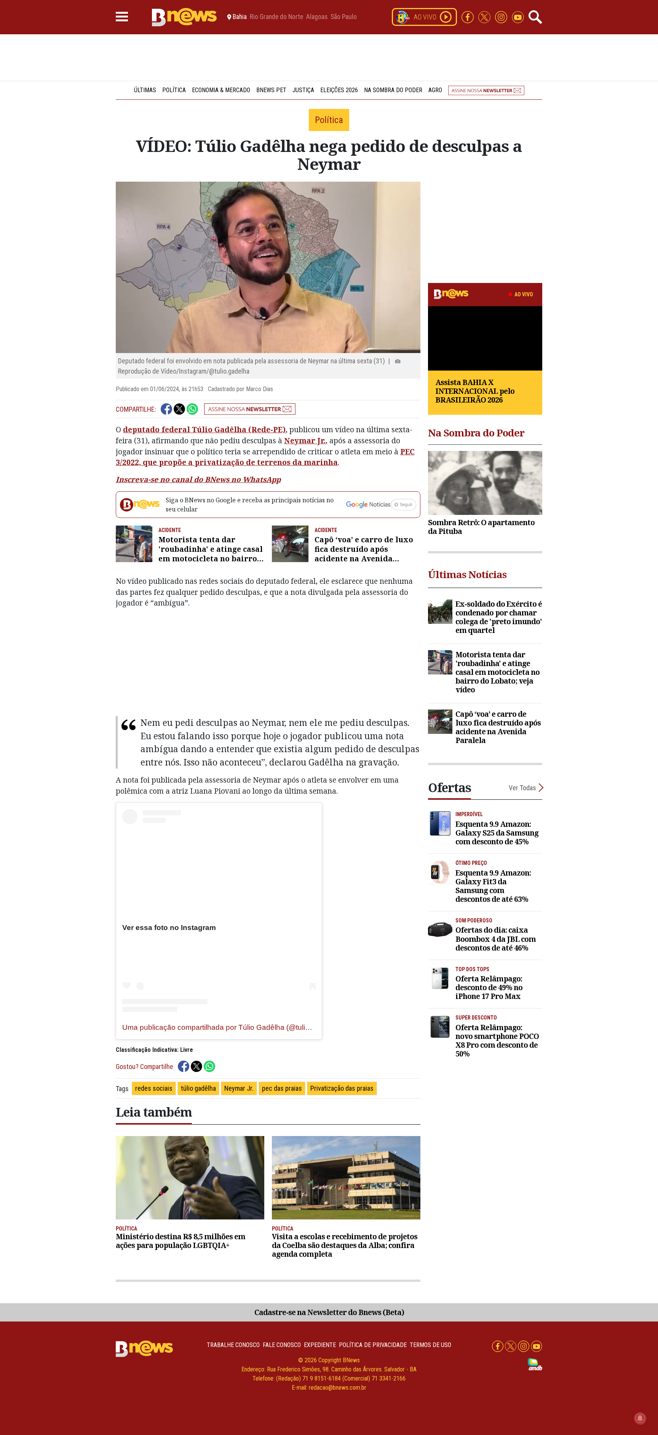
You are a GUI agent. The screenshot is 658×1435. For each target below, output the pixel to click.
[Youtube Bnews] (517, 16)
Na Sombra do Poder (393, 90)
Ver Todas (522, 788)
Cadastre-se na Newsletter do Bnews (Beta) (329, 1312)
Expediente (320, 1345)
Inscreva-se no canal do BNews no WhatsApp (198, 479)
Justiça (303, 90)
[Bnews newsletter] (486, 90)
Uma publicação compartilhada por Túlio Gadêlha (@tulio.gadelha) (231, 1027)
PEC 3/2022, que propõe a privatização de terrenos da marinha (265, 457)
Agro (435, 90)
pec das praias (282, 1088)
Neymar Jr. (305, 440)
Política (174, 90)
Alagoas (316, 17)
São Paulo (344, 17)
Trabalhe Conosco (233, 1345)
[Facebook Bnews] (468, 16)
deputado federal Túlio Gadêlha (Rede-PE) (204, 429)
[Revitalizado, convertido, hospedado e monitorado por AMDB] (535, 1363)
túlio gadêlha (198, 1088)
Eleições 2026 (339, 90)
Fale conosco (282, 1345)
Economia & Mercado (221, 90)
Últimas (145, 90)
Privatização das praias (342, 1088)
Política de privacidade (373, 1345)
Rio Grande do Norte (276, 17)
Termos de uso (430, 1345)
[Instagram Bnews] (502, 16)
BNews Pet (271, 90)
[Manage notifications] (640, 1418)
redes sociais (153, 1088)
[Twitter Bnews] (485, 16)
